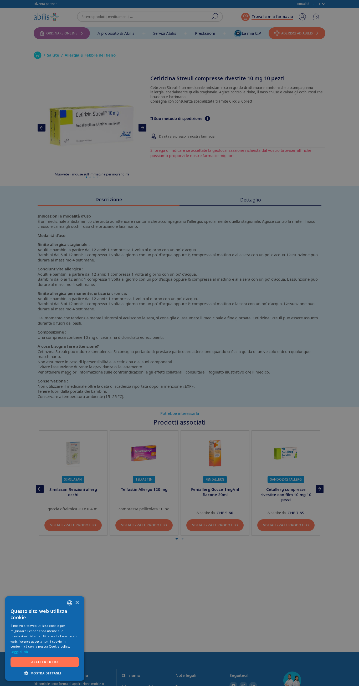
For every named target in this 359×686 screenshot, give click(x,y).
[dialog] (179, 343)
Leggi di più (19, 651)
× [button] (77, 603)
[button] (45, 672)
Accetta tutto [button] (44, 662)
